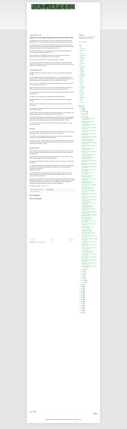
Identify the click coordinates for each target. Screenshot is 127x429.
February (84, 280)
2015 (81, 301)
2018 (81, 296)
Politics (81, 89)
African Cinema (83, 48)
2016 (81, 299)
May (83, 275)
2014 (81, 303)
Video (81, 100)
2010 (81, 310)
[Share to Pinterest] (52, 189)
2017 (81, 297)
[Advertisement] (63, 21)
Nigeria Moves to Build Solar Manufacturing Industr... (87, 206)
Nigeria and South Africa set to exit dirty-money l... (88, 131)
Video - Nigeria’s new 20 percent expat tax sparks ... (88, 119)
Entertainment (83, 74)
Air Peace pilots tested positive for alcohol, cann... (88, 197)
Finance (81, 78)
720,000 (59, 77)
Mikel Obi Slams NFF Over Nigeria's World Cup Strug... (89, 200)
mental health (36, 191)
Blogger (79, 419)
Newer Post (32, 239)
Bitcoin (81, 57)
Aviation (82, 53)
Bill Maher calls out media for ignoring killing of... (87, 122)
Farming (82, 76)
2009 (81, 312)
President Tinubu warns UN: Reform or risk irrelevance (89, 137)
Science (82, 94)
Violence (82, 102)
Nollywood (82, 86)
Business (82, 60)
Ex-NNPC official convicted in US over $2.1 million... (88, 209)
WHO (52, 52)
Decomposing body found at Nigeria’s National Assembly (89, 215)
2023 (81, 286)
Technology (82, 97)
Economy (82, 69)
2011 (81, 309)
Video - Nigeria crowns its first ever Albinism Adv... (88, 170)
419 (81, 47)
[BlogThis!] (48, 189)
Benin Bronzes (83, 55)
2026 (81, 107)
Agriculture (82, 50)
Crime (81, 65)
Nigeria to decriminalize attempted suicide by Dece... (88, 212)
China (81, 61)
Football (81, 81)
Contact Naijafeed (83, 41)
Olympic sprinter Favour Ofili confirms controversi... (87, 251)
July (83, 271)
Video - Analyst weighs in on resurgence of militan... (87, 218)
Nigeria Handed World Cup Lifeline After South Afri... (88, 125)
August (83, 269)
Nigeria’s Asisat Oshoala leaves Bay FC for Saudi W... (89, 248)
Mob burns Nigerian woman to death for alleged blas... (89, 266)
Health (81, 82)
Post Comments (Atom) (41, 242)
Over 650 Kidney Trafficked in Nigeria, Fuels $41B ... (87, 182)
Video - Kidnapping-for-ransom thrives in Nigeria (87, 227)
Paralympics (82, 87)
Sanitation (82, 92)
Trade (81, 99)
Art (80, 52)
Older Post (72, 239)
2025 (81, 109)
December (84, 111)
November (84, 113)
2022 (81, 288)
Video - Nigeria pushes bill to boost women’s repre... (88, 254)
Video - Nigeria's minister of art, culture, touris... (88, 173)
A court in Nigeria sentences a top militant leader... (88, 203)
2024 (81, 284)
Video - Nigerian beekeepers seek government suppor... (88, 155)
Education (82, 71)
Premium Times (45, 185)
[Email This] (47, 189)
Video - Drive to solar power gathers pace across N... (88, 185)
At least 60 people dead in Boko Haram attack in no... (88, 233)
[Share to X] (49, 189)
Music (81, 84)
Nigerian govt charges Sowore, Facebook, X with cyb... (87, 188)
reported (43, 99)
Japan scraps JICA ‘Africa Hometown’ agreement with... (88, 140)
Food (81, 79)
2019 (81, 294)
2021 (81, 290)
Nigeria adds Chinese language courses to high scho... (87, 158)
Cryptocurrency (83, 66)
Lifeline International (34, 83)
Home (52, 239)
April (83, 276)
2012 (81, 307)
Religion (81, 91)
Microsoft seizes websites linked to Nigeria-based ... (88, 179)
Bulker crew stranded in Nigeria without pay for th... (88, 149)
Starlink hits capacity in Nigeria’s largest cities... (88, 191)
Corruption (82, 63)
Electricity (82, 73)
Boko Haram (82, 58)
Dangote (82, 68)
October (83, 115)
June (83, 273)
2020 (81, 292)
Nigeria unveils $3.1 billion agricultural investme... (86, 176)
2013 (81, 305)
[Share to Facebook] (51, 189)
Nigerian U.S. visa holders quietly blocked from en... (88, 263)
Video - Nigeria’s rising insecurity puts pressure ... (88, 221)
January (83, 282)
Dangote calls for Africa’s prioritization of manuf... (86, 230)
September (84, 117)
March (83, 278)
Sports (81, 95)
